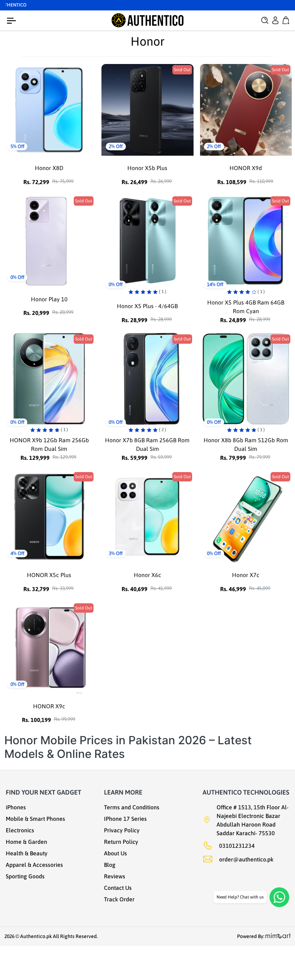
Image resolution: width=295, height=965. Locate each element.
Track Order (119, 899)
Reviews (114, 876)
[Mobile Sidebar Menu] (13, 21)
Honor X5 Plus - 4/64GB (147, 306)
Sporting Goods (25, 876)
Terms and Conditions (131, 807)
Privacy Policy (122, 830)
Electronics (20, 830)
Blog (109, 864)
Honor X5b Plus (147, 168)
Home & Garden (26, 841)
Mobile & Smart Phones (35, 818)
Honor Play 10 (49, 299)
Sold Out (182, 69)
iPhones (16, 807)
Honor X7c (245, 575)
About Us (115, 853)
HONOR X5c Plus (49, 575)
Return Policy (121, 841)
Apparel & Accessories (34, 864)
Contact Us (118, 887)
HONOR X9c (49, 706)
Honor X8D (49, 168)
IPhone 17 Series (125, 818)
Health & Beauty (26, 853)
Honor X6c (147, 575)
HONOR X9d (246, 168)
